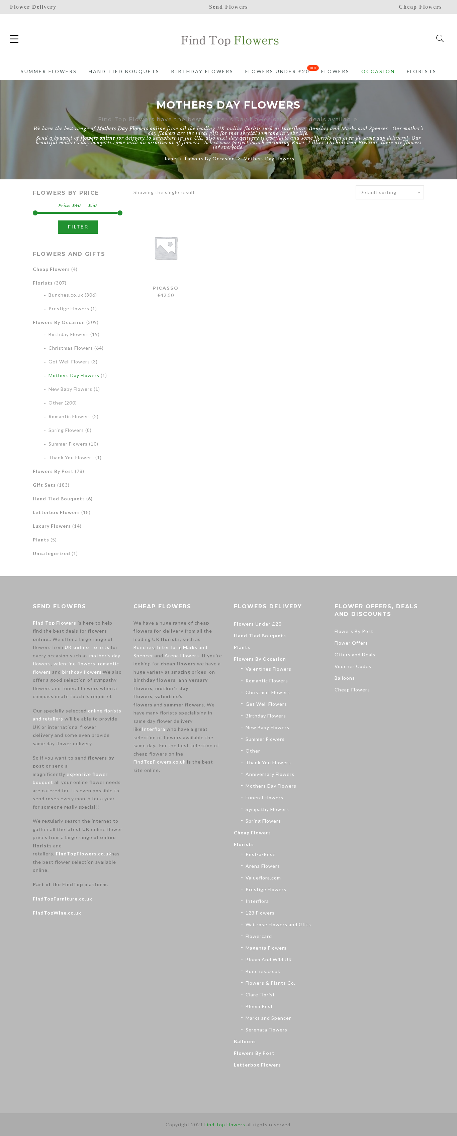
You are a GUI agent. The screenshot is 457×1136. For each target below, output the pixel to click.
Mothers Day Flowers (74, 375)
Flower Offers (351, 643)
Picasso (166, 288)
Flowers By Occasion (210, 158)
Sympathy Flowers (267, 809)
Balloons (245, 1041)
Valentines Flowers (268, 669)
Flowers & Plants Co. (270, 983)
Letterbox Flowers (56, 512)
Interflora (293, 129)
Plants (41, 539)
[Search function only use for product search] (440, 38)
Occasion (378, 71)
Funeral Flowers (264, 797)
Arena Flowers (182, 655)
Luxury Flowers (52, 526)
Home (169, 158)
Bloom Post (259, 1006)
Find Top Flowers (54, 623)
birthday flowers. (82, 672)
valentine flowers (74, 663)
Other (56, 402)
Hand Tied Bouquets (124, 71)
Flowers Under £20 (277, 71)
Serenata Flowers (266, 1029)
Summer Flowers (49, 71)
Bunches (319, 129)
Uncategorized (51, 553)
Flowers (335, 71)
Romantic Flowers (70, 416)
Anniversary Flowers (270, 774)
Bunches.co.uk (66, 295)
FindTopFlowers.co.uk (83, 853)
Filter (78, 226)
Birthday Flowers (202, 71)
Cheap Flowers (51, 269)
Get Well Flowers (69, 361)
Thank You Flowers (71, 457)
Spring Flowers (66, 430)
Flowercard (259, 936)
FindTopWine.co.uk (57, 913)
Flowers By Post (53, 471)
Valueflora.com (263, 877)
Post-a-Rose (261, 854)
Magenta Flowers (266, 948)
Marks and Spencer (364, 129)
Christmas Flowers (71, 348)
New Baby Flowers (70, 389)
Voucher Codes (353, 666)
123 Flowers (260, 913)
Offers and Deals (355, 654)
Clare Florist (260, 994)
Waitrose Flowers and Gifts (278, 924)
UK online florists (87, 647)
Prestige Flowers (69, 308)
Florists (422, 71)
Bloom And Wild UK (269, 959)
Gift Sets (44, 485)
